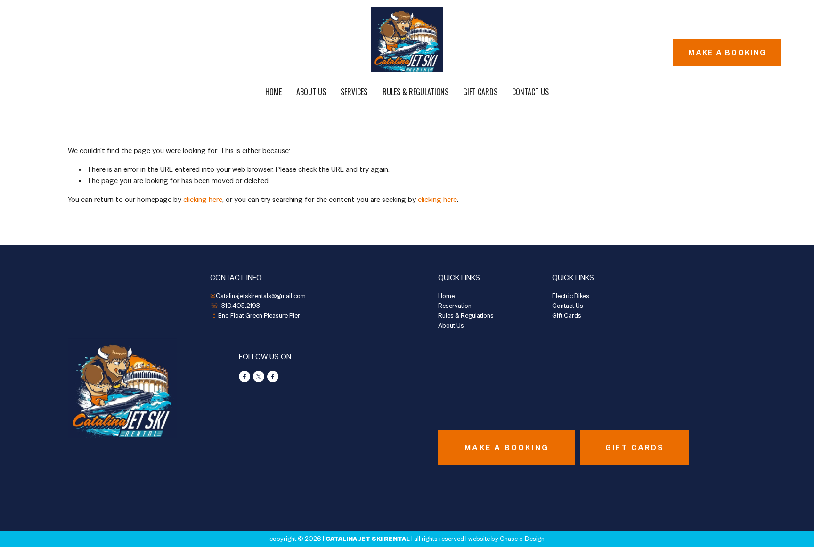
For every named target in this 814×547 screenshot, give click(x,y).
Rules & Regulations (415, 91)
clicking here (202, 199)
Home (273, 91)
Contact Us (530, 91)
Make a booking (727, 52)
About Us (311, 91)
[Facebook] (244, 376)
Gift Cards (480, 91)
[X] (258, 376)
